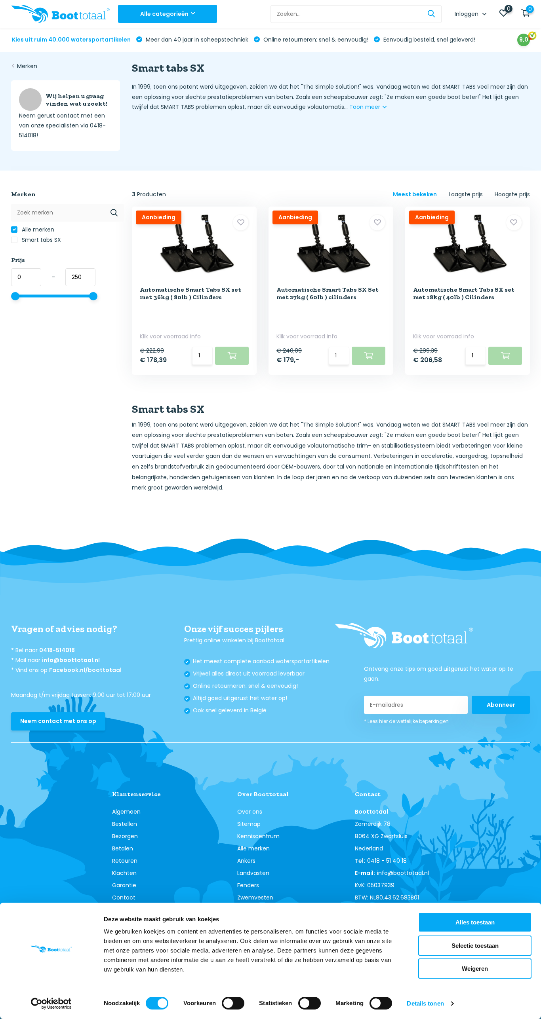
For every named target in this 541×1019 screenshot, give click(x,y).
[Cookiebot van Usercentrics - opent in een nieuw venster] (51, 1004)
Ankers (246, 861)
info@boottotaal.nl (71, 660)
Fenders (248, 885)
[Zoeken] (432, 14)
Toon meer (365, 107)
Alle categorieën (164, 14)
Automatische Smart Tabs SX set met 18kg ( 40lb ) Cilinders (463, 293)
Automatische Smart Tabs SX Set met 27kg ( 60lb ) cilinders (327, 293)
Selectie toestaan (475, 945)
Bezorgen (125, 836)
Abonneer (501, 705)
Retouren (124, 861)
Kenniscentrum (258, 836)
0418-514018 (57, 650)
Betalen (122, 848)
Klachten (124, 873)
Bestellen (124, 824)
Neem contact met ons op (58, 721)
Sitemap (249, 824)
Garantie (124, 885)
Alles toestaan (475, 922)
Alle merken (37, 229)
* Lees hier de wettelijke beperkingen (406, 721)
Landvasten (253, 873)
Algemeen (126, 812)
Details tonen (425, 1003)
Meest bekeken (415, 194)
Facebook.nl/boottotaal (85, 670)
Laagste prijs (466, 194)
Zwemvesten (255, 897)
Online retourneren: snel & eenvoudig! (315, 40)
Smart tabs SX (40, 240)
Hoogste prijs (512, 194)
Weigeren (475, 968)
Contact (123, 897)
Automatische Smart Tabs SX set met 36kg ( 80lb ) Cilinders (190, 293)
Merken (27, 66)
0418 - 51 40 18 (387, 861)
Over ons (249, 812)
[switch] (233, 1003)
